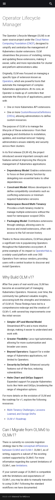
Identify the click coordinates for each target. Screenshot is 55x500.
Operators (7, 81)
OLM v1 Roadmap (16, 418)
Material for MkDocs (21, 496)
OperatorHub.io (44, 250)
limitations (21, 465)
